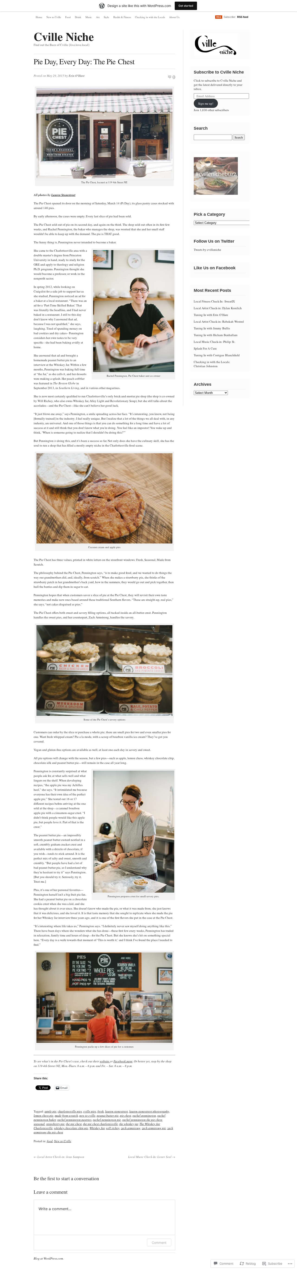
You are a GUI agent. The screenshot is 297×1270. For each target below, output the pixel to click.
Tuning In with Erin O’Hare (211, 315)
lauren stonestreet (116, 1111)
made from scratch (66, 1115)
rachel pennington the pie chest (142, 1120)
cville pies (89, 1111)
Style (106, 17)
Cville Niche (64, 36)
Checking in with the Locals (150, 17)
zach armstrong (130, 1128)
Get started (185, 5)
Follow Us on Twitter (214, 241)
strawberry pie (55, 1124)
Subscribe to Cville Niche (219, 72)
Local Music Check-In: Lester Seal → (151, 1157)
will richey (112, 1128)
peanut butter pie (108, 1115)
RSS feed (242, 17)
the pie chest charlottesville (100, 1124)
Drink (78, 17)
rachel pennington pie (107, 1120)
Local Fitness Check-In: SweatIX (214, 301)
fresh (100, 1111)
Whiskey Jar (97, 1128)
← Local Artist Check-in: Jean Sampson (59, 1157)
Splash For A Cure (205, 348)
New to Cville (53, 17)
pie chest (125, 1115)
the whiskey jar (128, 1124)
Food (68, 17)
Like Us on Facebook (215, 268)
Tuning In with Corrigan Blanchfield (217, 355)
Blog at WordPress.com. (49, 1258)
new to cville (87, 1115)
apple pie (50, 1111)
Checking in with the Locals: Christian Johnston (212, 364)
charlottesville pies (70, 1111)
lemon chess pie (43, 1115)
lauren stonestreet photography (149, 1111)
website (105, 1061)
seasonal (39, 1124)
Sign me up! (205, 103)
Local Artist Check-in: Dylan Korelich (218, 308)
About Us (174, 17)
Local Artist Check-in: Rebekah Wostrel (219, 321)
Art (98, 17)
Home (39, 17)
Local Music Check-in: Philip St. (214, 342)
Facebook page (122, 1061)
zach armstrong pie (154, 1128)
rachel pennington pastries (74, 1120)
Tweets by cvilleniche (207, 250)
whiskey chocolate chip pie (71, 1128)
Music (88, 17)
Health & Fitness (122, 17)
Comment (159, 1242)
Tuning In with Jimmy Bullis (212, 328)
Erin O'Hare (77, 76)
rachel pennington (144, 1115)
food (50, 1141)
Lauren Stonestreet (63, 195)
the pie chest (74, 1124)
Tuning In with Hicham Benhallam (215, 335)
